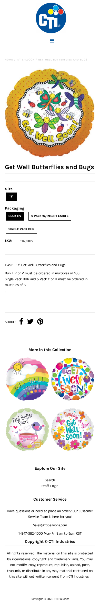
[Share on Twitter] (30, 322)
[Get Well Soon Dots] (72, 399)
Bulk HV (14, 216)
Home (9, 60)
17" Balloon (26, 60)
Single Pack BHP (21, 229)
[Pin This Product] (40, 322)
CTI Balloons (61, 599)
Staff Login (50, 486)
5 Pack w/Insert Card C (49, 216)
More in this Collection (50, 349)
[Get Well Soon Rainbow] (27, 399)
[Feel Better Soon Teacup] (27, 450)
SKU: (8, 240)
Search (50, 480)
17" (11, 196)
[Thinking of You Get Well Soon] (72, 450)
